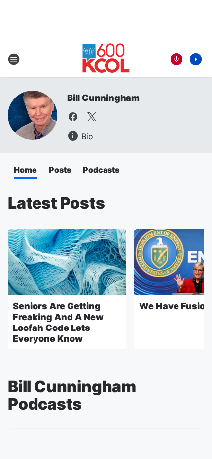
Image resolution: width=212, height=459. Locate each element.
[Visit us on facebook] (73, 117)
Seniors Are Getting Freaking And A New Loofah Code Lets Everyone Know (58, 322)
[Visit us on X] (92, 117)
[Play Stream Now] (196, 59)
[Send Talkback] (176, 59)
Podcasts (101, 170)
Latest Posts (56, 203)
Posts (60, 170)
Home (25, 170)
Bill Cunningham (103, 98)
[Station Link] (106, 59)
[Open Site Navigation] (14, 59)
